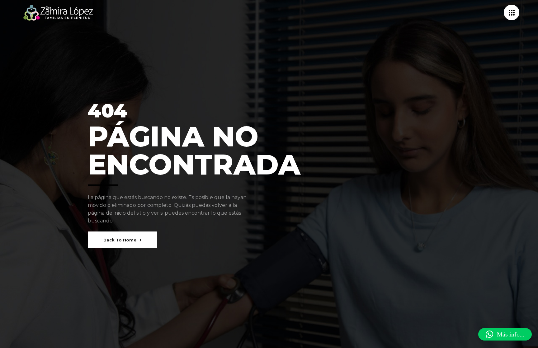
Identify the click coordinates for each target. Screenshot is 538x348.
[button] (505, 334)
